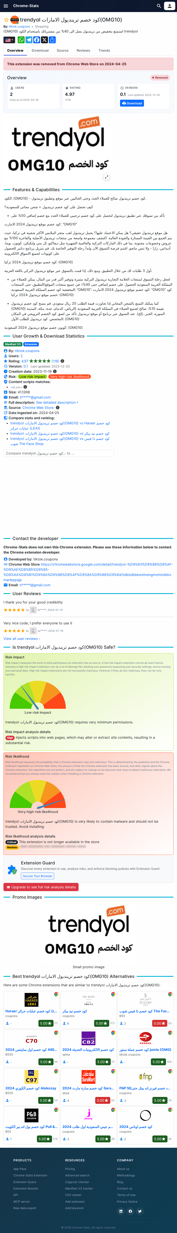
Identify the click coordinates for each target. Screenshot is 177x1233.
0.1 (26, 366)
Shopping (42, 26)
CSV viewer (73, 1195)
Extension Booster (25, 1188)
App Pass (19, 1169)
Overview (15, 50)
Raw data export (24, 1208)
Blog (120, 1182)
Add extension (75, 1201)
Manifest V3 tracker (79, 1188)
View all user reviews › (21, 638)
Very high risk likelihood (69, 376)
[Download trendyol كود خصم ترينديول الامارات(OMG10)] (143, 96)
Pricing (70, 1169)
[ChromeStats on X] (140, 1211)
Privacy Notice (127, 1201)
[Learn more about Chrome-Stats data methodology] (57, 407)
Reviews (83, 50)
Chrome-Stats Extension (30, 1175)
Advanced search (77, 1175)
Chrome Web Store (38, 407)
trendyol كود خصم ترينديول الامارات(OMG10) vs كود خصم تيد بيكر (60, 433)
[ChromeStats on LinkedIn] (121, 1211)
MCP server (21, 1201)
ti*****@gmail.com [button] (35, 397)
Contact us (124, 1188)
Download (40, 50)
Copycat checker (77, 1182)
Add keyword (74, 1208)
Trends (104, 50)
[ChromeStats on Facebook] (130, 1211)
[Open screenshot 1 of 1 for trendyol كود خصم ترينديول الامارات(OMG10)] (57, 149)
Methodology (126, 1175)
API (15, 1195)
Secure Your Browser (37, 876)
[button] (6, 6)
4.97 (40, 361)
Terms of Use (126, 1195)
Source (62, 50)
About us (123, 1169)
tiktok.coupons (19, 26)
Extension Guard (24, 1182)
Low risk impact (32, 376)
